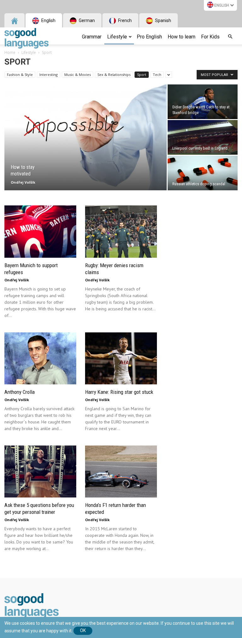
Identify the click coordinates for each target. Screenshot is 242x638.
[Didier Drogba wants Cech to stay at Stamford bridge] (203, 101)
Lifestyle (117, 37)
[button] (230, 37)
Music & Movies (77, 74)
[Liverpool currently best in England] (203, 137)
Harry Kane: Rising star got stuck (119, 392)
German (86, 20)
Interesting (48, 74)
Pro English (149, 37)
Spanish (162, 20)
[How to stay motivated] (85, 137)
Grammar (91, 37)
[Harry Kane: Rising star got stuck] (121, 358)
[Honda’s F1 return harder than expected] (121, 471)
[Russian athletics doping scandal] (203, 173)
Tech (157, 74)
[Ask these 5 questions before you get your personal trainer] (40, 471)
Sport (141, 74)
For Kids (210, 37)
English (221, 5)
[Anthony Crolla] (40, 358)
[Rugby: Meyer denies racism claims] (121, 231)
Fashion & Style (20, 74)
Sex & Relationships (113, 74)
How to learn (181, 37)
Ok (83, 630)
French (124, 20)
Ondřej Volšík (23, 182)
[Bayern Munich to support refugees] (40, 231)
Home (9, 52)
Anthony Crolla (19, 392)
